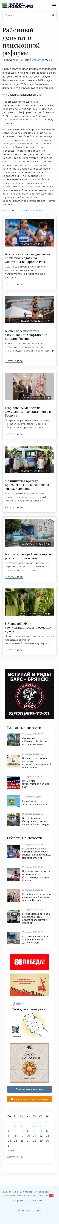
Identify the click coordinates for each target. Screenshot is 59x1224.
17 (9, 1135)
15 (40, 1130)
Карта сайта (36, 1200)
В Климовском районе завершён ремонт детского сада (29, 556)
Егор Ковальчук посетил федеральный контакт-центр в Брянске (28, 411)
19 (21, 1135)
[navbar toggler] (54, 5)
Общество (38, 59)
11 (15, 1130)
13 (28, 1130)
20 (28, 1135)
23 (47, 1135)
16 (47, 1130)
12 (21, 1130)
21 (34, 1135)
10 (9, 1130)
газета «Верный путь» (29, 210)
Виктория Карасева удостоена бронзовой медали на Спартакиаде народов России (27, 258)
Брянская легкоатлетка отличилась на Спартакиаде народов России (26, 335)
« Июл (11, 1150)
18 (15, 1135)
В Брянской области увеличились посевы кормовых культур (28, 627)
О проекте (19, 1200)
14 (34, 1130)
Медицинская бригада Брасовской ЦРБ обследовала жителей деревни (27, 485)
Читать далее (14, 284)
